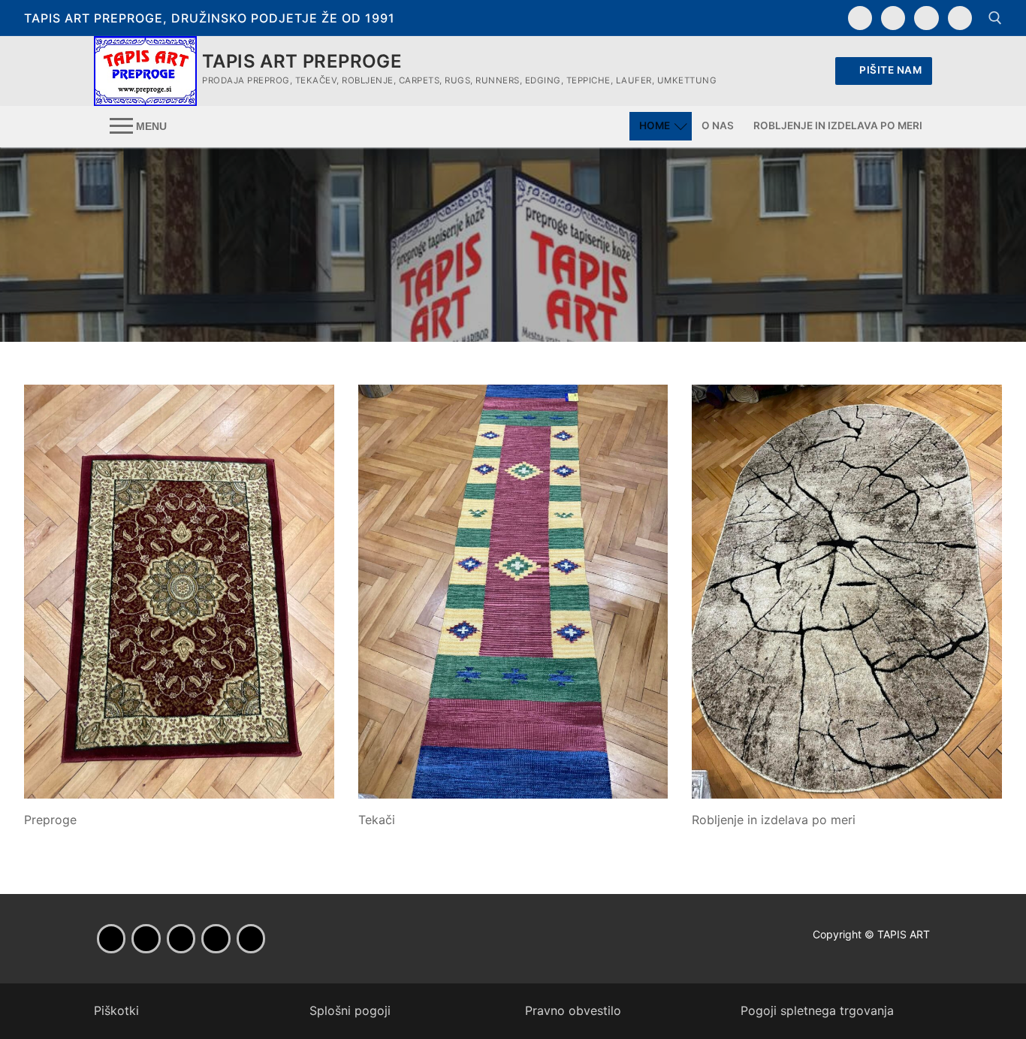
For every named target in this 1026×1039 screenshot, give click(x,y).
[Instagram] (893, 18)
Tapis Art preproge (302, 61)
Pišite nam (889, 70)
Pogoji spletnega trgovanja (817, 1010)
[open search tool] (995, 18)
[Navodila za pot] (926, 18)
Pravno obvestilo (573, 1010)
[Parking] (215, 938)
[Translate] (960, 18)
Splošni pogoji (350, 1010)
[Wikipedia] (251, 938)
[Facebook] (860, 18)
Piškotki (116, 1010)
